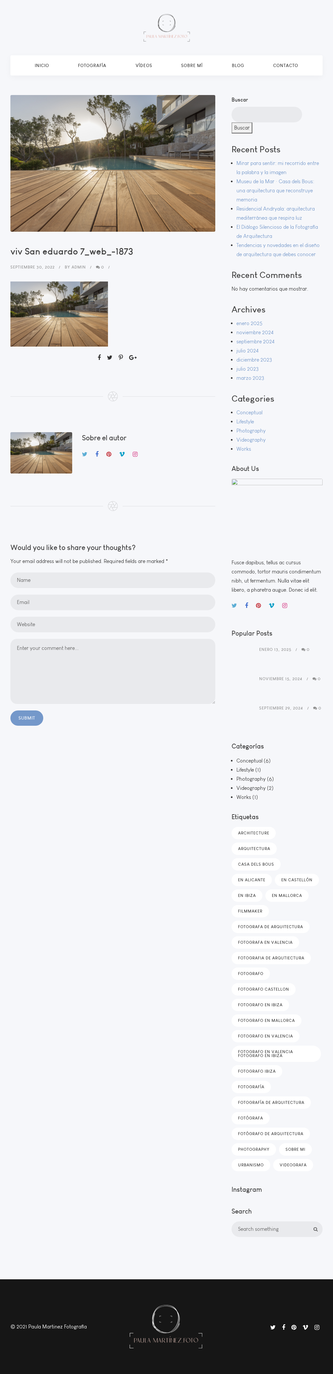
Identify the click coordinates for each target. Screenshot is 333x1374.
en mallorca (287, 895)
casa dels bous (256, 864)
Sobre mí (192, 65)
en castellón (297, 879)
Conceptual (249, 412)
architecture (253, 833)
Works (243, 449)
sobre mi (295, 1149)
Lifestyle (245, 422)
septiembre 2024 (255, 341)
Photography (251, 431)
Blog (238, 65)
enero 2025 (249, 323)
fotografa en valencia (265, 942)
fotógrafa (250, 1118)
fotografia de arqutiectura (271, 957)
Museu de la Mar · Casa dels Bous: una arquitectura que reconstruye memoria (275, 190)
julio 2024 (247, 351)
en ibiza (247, 895)
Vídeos (144, 65)
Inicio (42, 65)
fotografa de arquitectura (270, 926)
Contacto (285, 65)
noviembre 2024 (254, 332)
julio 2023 (247, 369)
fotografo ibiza (257, 1071)
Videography (251, 440)
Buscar (240, 99)
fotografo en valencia (265, 1036)
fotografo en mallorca (266, 1020)
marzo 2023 (250, 378)
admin (79, 267)
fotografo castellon (263, 989)
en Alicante (251, 879)
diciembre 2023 (254, 360)
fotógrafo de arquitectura (270, 1133)
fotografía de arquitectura (271, 1102)
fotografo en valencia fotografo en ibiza (265, 1053)
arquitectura (254, 848)
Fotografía (92, 65)
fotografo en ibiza (260, 1004)
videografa (293, 1164)
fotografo (250, 973)
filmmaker (250, 911)
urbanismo (251, 1164)
